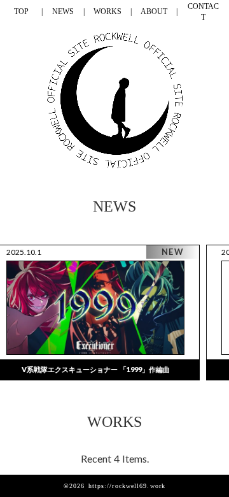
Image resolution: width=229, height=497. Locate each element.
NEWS (63, 11)
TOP (21, 11)
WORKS (107, 11)
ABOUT (154, 11)
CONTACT (203, 12)
